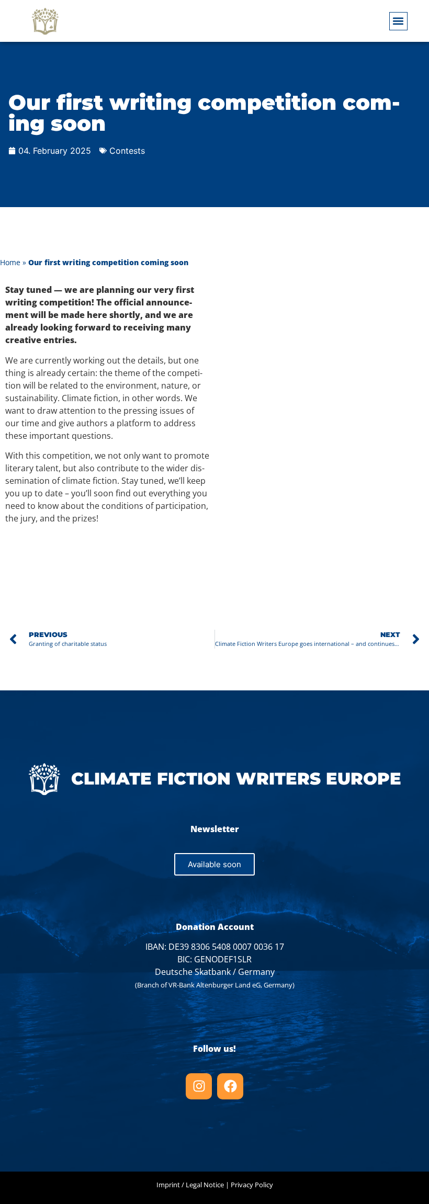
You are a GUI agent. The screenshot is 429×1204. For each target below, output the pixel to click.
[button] (398, 21)
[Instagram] (199, 1086)
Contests (127, 150)
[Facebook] (230, 1086)
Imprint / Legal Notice (190, 1184)
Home (10, 262)
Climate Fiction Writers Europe (236, 778)
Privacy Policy (252, 1184)
